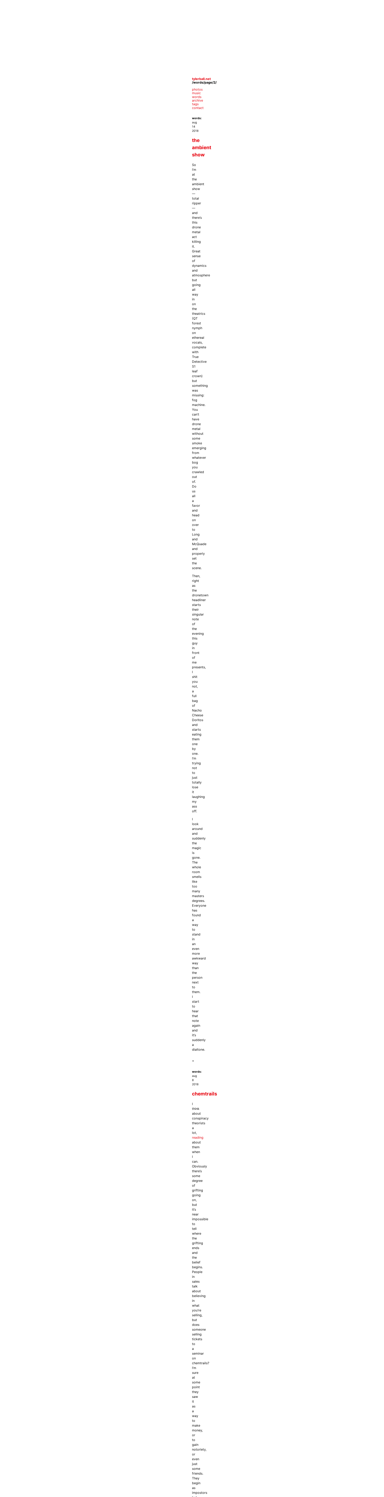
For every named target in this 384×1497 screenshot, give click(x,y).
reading (197, 1137)
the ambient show (201, 147)
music (196, 93)
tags (195, 104)
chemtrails (204, 1094)
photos (197, 89)
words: (197, 118)
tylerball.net (201, 79)
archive (197, 100)
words (196, 97)
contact (198, 108)
